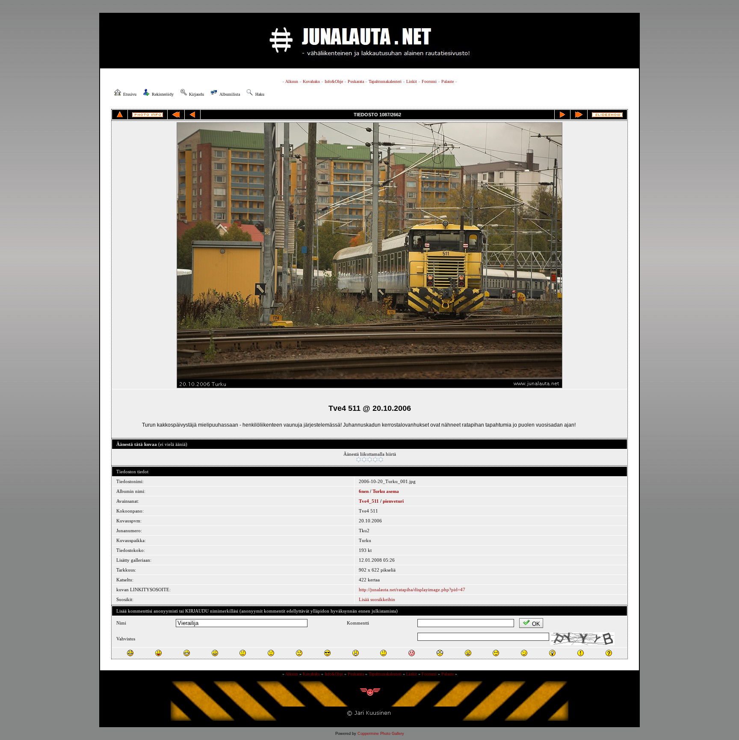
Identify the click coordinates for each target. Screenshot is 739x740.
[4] (375, 460)
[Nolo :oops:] (411, 653)
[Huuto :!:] (580, 653)
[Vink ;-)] (524, 653)
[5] (381, 460)
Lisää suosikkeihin (377, 599)
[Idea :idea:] (552, 653)
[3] (369, 460)
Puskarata (356, 81)
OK (536, 624)
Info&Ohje (334, 81)
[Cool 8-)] (327, 653)
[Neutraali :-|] (242, 653)
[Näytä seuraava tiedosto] (562, 114)
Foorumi (429, 81)
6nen (364, 491)
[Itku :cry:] (299, 653)
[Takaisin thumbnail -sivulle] (119, 114)
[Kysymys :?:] (609, 653)
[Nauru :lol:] (130, 653)
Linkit (411, 81)
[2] (364, 460)
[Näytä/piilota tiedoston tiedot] (147, 114)
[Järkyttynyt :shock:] (440, 653)
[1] (358, 460)
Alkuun (291, 81)
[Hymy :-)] (215, 653)
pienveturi (393, 501)
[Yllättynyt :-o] (355, 653)
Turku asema (385, 491)
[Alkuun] (176, 114)
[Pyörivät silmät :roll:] (496, 653)
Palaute (447, 81)
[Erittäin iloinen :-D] (186, 653)
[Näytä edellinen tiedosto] (192, 114)
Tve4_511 (369, 501)
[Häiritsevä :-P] (158, 653)
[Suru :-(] (271, 653)
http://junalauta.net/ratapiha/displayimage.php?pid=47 (412, 589)
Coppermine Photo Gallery (381, 733)
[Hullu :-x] (468, 653)
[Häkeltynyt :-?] (383, 653)
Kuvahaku (311, 81)
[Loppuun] (579, 114)
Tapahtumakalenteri (385, 81)
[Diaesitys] (607, 114)
